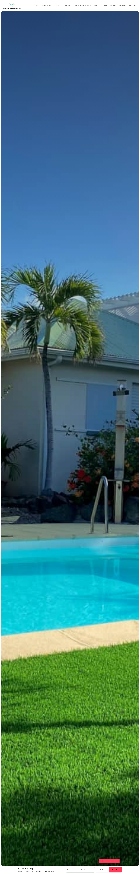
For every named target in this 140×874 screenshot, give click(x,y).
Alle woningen (47, 5)
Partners (113, 5)
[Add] (106, 870)
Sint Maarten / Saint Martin (82, 5)
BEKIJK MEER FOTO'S (110, 861)
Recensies (122, 5)
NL (130, 5)
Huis (37, 5)
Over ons (67, 5)
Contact (59, 5)
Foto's (96, 5)
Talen (104, 5)
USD (135, 5)
